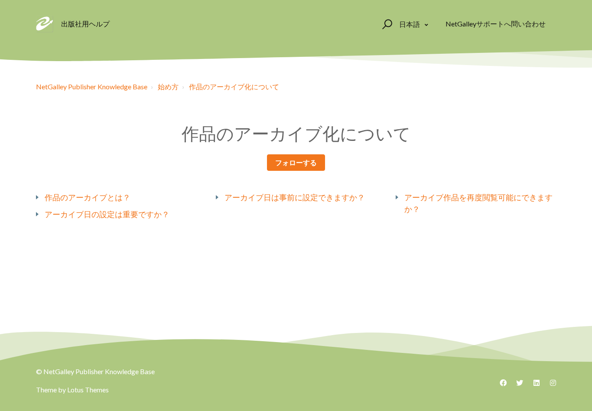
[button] (386, 24)
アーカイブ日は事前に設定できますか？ (294, 197)
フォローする (296, 162)
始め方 (168, 86)
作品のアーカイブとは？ (87, 197)
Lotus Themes (88, 389)
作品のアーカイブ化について (234, 86)
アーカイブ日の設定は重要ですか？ (107, 214)
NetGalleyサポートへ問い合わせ (496, 24)
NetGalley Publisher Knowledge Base (91, 86)
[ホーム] (44, 24)
